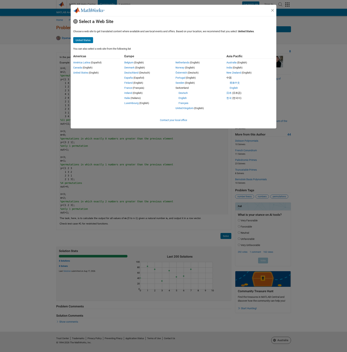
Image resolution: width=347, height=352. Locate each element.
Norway (179, 67)
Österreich (181, 72)
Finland (128, 82)
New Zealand (233, 72)
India (229, 67)
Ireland (128, 92)
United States (80, 72)
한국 (229, 98)
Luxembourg (131, 103)
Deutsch (183, 92)
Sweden (179, 82)
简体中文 (235, 82)
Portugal (180, 77)
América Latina (81, 62)
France (128, 87)
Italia (127, 98)
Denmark (129, 67)
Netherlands (182, 62)
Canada (77, 67)
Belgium (128, 62)
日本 (229, 92)
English (183, 98)
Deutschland (131, 72)
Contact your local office (173, 120)
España (128, 77)
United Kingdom (184, 108)
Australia (231, 62)
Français (183, 103)
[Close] (272, 10)
